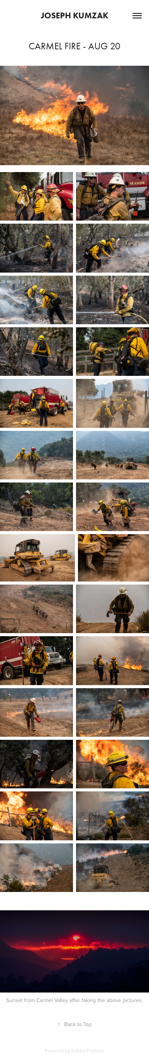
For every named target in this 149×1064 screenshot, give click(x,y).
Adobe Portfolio (87, 1050)
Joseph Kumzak (75, 15)
